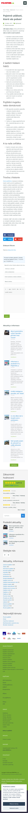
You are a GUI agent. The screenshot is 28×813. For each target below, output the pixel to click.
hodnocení (14, 485)
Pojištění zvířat (6, 590)
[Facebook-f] (4, 555)
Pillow (4, 702)
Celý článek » (13, 357)
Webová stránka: (8, 281)
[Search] (23, 516)
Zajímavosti (12, 9)
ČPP (4, 704)
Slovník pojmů (6, 721)
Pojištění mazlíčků (7, 665)
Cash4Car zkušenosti (8, 621)
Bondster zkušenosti (8, 625)
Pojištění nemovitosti (8, 651)
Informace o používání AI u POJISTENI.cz (15, 364)
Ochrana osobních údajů (16, 774)
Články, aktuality (7, 717)
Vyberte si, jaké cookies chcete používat (11, 798)
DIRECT (5, 687)
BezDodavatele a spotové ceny (11, 623)
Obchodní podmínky (8, 723)
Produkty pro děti (7, 598)
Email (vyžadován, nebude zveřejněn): (13, 276)
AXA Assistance (7, 680)
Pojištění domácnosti (8, 650)
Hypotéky (5, 572)
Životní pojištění (7, 607)
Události (5, 602)
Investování (6, 574)
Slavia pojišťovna (7, 181)
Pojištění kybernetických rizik (10, 582)
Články (7, 9)
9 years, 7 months (18, 259)
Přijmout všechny (14, 804)
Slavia (4, 682)
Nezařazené (6, 576)
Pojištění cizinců (7, 580)
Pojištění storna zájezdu (9, 661)
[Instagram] (8, 555)
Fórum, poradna (7, 715)
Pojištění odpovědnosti (8, 586)
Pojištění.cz (6, 592)
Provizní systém (7, 739)
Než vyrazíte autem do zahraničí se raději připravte (17, 443)
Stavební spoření (7, 600)
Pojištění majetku (7, 584)
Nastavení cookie (14, 808)
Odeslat (6, 316)
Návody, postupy (7, 719)
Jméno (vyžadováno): (9, 271)
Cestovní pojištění (7, 564)
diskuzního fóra (12, 250)
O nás (4, 758)
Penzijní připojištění (8, 578)
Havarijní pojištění (7, 570)
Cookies (5, 727)
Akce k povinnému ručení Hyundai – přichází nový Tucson (16, 527)
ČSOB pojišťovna (7, 685)
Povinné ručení (7, 596)
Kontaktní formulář (8, 762)
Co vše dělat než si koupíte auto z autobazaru (17, 418)
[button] (25, 3)
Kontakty (5, 760)
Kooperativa (6, 689)
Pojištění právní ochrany (9, 588)
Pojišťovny (5, 594)
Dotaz (4, 619)
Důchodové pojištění (8, 568)
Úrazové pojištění (7, 604)
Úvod (4, 9)
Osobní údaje (6, 725)
